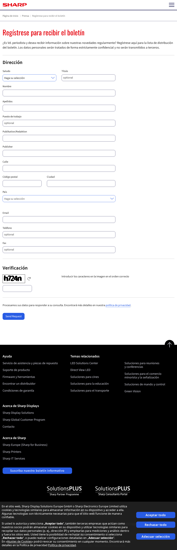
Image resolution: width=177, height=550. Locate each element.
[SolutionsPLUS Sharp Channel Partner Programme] (64, 491)
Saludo (6, 71)
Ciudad (51, 177)
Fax (4, 243)
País (5, 192)
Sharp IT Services (14, 458)
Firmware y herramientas (19, 377)
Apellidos (7, 101)
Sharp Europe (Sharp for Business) (25, 445)
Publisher (8, 147)
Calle (5, 162)
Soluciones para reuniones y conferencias (141, 365)
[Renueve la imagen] (29, 278)
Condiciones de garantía (18, 390)
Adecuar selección (156, 537)
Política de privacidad (62, 545)
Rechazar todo (156, 525)
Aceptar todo (156, 515)
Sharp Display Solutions (18, 413)
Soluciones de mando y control (144, 384)
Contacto (9, 427)
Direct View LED (80, 370)
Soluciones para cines (84, 377)
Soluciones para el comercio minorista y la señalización (142, 376)
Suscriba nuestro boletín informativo (37, 471)
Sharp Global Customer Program (24, 420)
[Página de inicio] (15, 5)
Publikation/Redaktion (15, 131)
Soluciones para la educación (89, 384)
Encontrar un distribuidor (19, 384)
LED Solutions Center (84, 363)
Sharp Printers (12, 452)
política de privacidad (118, 305)
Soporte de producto (16, 370)
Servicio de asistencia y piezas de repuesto (30, 363)
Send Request (14, 316)
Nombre (7, 86)
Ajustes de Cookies (19, 541)
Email (6, 213)
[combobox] (29, 77)
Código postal (10, 177)
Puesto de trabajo (12, 116)
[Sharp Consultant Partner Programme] (112, 491)
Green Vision (132, 391)
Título (65, 71)
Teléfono (7, 228)
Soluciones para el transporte (89, 390)
